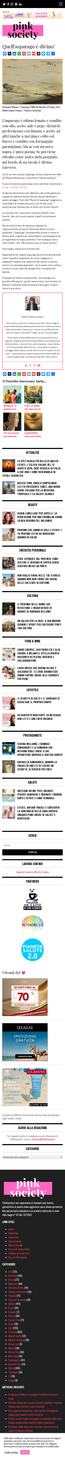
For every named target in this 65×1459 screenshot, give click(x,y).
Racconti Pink (14, 1364)
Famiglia (12, 1312)
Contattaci (13, 1233)
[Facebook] (30, 365)
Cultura (11, 1304)
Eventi (11, 1308)
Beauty (11, 1279)
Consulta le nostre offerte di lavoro (32, 872)
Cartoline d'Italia (16, 1288)
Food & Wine (14, 1320)
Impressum (13, 1237)
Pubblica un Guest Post (19, 1253)
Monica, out (13, 1344)
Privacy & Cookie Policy (19, 1249)
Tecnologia (13, 1372)
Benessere (13, 1284)
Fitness (11, 1316)
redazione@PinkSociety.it (43, 1139)
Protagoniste (14, 1360)
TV (9, 1376)
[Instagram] (34, 365)
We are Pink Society (17, 1257)
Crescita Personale (17, 1300)
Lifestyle (12, 1332)
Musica (11, 1348)
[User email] (38, 365)
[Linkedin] (26, 365)
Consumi (12, 1296)
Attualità (12, 1276)
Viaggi (11, 1380)
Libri (10, 1328)
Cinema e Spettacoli (17, 1292)
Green (11, 1324)
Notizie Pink (13, 1352)
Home (11, 1229)
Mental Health (14, 1336)
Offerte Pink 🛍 (15, 1245)
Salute (11, 1368)
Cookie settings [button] (11, 1452)
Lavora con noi (14, 1241)
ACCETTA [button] (25, 1452)
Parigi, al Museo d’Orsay (14, 187)
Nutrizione (13, 1356)
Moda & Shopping (16, 1340)
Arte (10, 1271)
